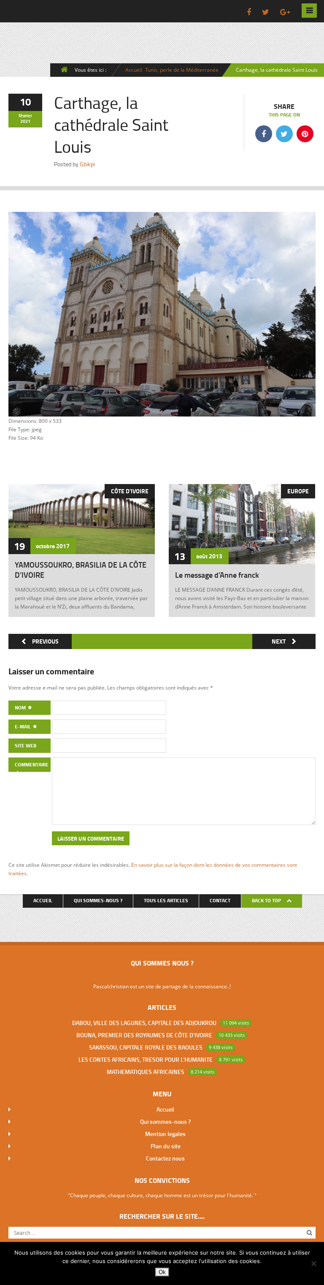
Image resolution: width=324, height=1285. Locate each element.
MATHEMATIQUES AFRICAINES (145, 1072)
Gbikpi (87, 164)
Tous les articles (166, 900)
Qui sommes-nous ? (98, 900)
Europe (298, 491)
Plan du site (166, 1146)
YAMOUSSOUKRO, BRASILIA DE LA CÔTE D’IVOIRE (80, 569)
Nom (21, 707)
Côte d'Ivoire (129, 491)
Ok (162, 1272)
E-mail (23, 726)
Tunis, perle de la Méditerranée (182, 69)
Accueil (133, 69)
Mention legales (165, 1134)
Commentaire (32, 764)
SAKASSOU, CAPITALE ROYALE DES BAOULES (145, 1047)
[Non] (313, 1263)
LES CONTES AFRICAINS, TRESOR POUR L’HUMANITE (145, 1059)
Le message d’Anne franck (217, 574)
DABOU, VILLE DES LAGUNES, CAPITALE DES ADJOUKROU (144, 1023)
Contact (220, 900)
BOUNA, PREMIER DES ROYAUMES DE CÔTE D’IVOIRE (144, 1035)
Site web (25, 745)
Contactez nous (165, 1158)
